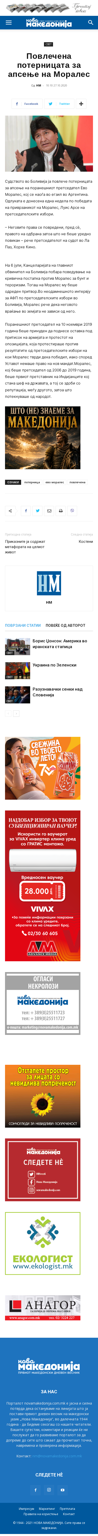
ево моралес (54, 482)
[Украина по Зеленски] (17, 671)
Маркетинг (47, 1509)
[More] (81, 104)
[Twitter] (37, 511)
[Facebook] (26, 511)
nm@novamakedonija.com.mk (57, 1456)
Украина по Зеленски (54, 664)
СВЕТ (48, 44)
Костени (86, 541)
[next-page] (16, 713)
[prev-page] (8, 713)
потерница (32, 482)
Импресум (26, 1509)
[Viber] (72, 511)
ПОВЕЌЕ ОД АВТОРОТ (65, 625)
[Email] (49, 511)
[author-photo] (49, 595)
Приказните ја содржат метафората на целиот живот (25, 546)
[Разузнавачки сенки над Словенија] (17, 695)
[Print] (61, 511)
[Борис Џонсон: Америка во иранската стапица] (17, 646)
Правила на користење (41, 1514)
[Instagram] (49, 1490)
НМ (38, 85)
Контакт (69, 1514)
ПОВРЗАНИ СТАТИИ (23, 625)
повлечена (77, 482)
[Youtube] (63, 1490)
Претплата (67, 1509)
